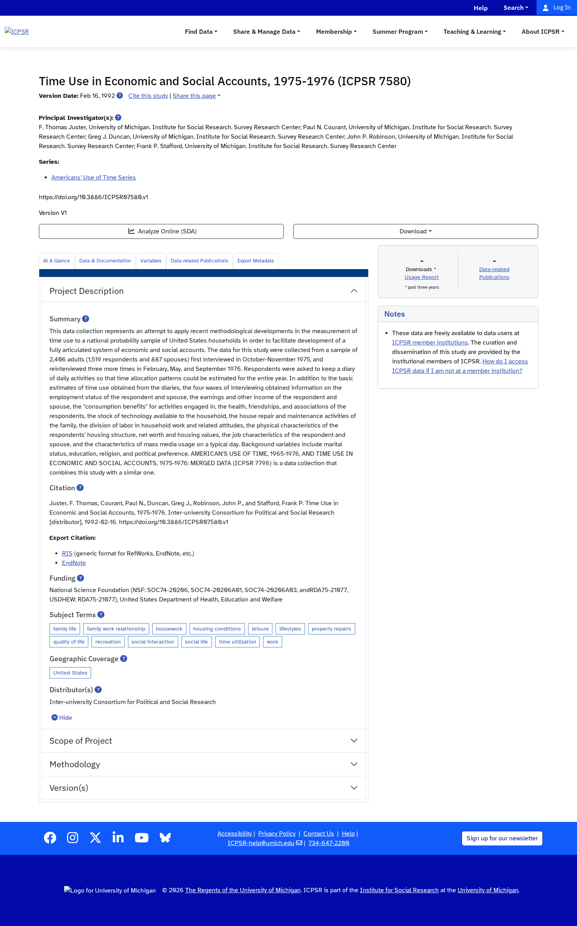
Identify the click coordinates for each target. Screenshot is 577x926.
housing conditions (217, 628)
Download (413, 231)
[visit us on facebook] (50, 840)
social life (196, 641)
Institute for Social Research (399, 890)
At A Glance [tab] (56, 261)
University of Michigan (488, 890)
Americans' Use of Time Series (93, 178)
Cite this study (148, 96)
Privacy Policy (277, 834)
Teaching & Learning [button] (472, 31)
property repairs (331, 628)
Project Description (86, 290)
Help (348, 834)
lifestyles (290, 628)
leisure (260, 628)
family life (65, 628)
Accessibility (234, 834)
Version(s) (68, 787)
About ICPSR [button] (541, 31)
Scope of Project (80, 740)
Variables (151, 261)
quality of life (69, 641)
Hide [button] (65, 718)
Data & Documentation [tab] (105, 261)
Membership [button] (334, 31)
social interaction (152, 641)
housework (169, 628)
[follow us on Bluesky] (165, 840)
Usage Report (422, 277)
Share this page (194, 96)
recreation (108, 641)
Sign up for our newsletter (502, 838)
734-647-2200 (329, 843)
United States (70, 672)
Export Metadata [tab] (255, 261)
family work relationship (116, 628)
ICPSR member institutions (430, 343)
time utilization (237, 641)
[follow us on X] (95, 840)
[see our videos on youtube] (141, 840)
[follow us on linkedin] (118, 840)
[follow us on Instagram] (72, 840)
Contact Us (318, 834)
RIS (67, 553)
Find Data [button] (199, 31)
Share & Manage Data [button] (264, 31)
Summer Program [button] (397, 31)
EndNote (74, 563)
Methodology (74, 764)
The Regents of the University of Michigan (243, 890)
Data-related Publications (199, 261)
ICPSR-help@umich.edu (261, 843)
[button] (120, 96)
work (272, 641)
